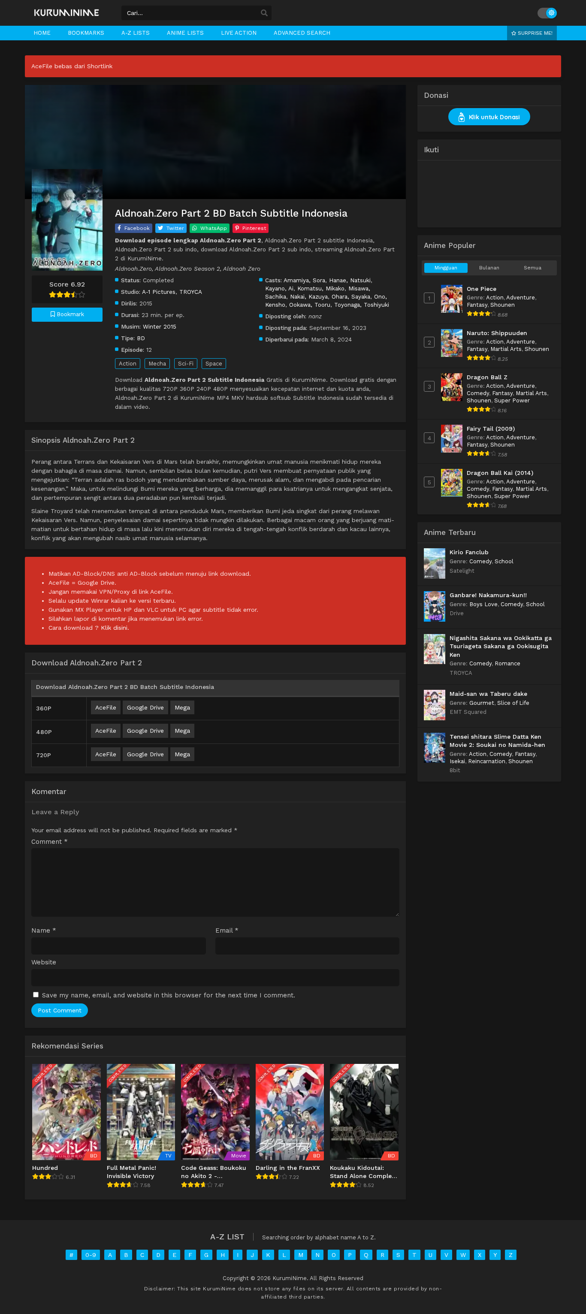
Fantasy (477, 305)
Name (43, 930)
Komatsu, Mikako (320, 288)
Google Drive (145, 707)
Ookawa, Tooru (309, 304)
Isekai (457, 761)
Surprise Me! (534, 33)
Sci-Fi (185, 363)
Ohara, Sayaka (351, 296)
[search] (264, 13)
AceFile (105, 707)
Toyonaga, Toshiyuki (361, 304)
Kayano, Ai (279, 288)
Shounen (502, 305)
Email (227, 930)
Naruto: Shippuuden (497, 332)
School (504, 561)
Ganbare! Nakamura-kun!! (488, 595)
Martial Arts (506, 349)
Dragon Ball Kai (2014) (500, 472)
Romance (507, 663)
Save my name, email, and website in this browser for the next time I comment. (168, 995)
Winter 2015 (159, 326)
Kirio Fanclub (469, 552)
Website (43, 962)
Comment (49, 842)
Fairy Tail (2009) (491, 428)
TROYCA (190, 291)
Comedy (478, 393)
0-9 (90, 1254)
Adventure (520, 297)
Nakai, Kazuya (309, 296)
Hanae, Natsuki (350, 280)
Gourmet (481, 703)
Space (213, 363)
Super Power (512, 400)
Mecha (157, 363)
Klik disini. (115, 627)
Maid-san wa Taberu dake (488, 693)
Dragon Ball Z (487, 377)
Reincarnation (486, 761)
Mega (182, 707)
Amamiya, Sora (304, 280)
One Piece (481, 288)
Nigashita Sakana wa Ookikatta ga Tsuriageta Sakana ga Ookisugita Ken (501, 646)
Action (127, 363)
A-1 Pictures (158, 291)
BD (141, 338)
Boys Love (483, 604)
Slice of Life (513, 703)
